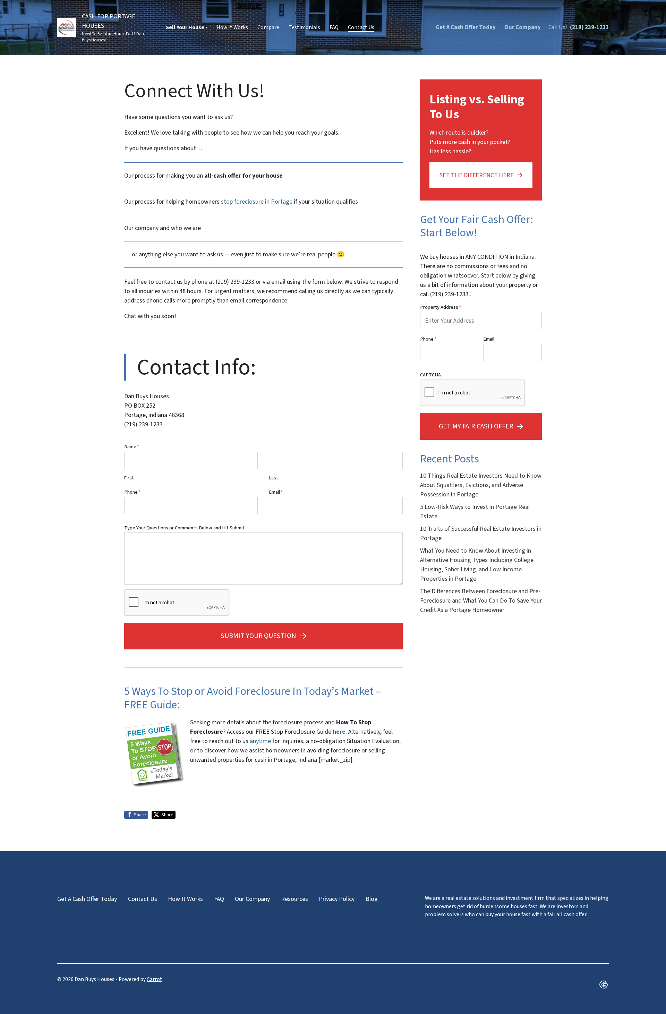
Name (131, 446)
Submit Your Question (258, 636)
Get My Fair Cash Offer (476, 426)
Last (273, 478)
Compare (268, 27)
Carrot (154, 979)
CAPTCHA (430, 374)
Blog (372, 899)
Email (276, 492)
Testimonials (304, 27)
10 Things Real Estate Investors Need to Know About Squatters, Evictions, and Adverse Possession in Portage (480, 485)
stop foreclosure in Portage (256, 201)
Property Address (440, 307)
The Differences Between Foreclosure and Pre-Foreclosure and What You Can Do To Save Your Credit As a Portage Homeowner (481, 600)
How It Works (232, 27)
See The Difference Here (476, 175)
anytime (260, 741)
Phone (132, 492)
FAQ (334, 27)
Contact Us (361, 27)
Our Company (522, 27)
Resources (294, 899)
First (129, 478)
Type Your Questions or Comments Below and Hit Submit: (185, 527)
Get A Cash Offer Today (466, 27)
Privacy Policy (337, 899)
